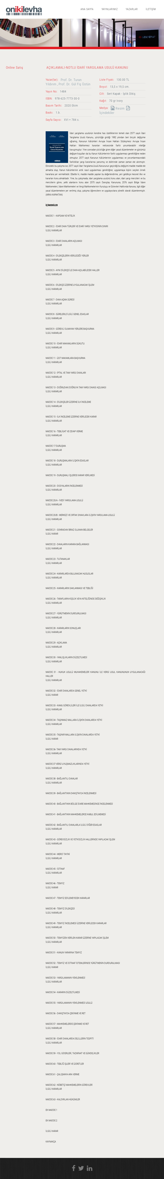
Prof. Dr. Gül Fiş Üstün (74, 84)
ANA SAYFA (87, 9)
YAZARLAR (132, 9)
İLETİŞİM (151, 9)
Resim (120, 108)
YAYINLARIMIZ (110, 9)
